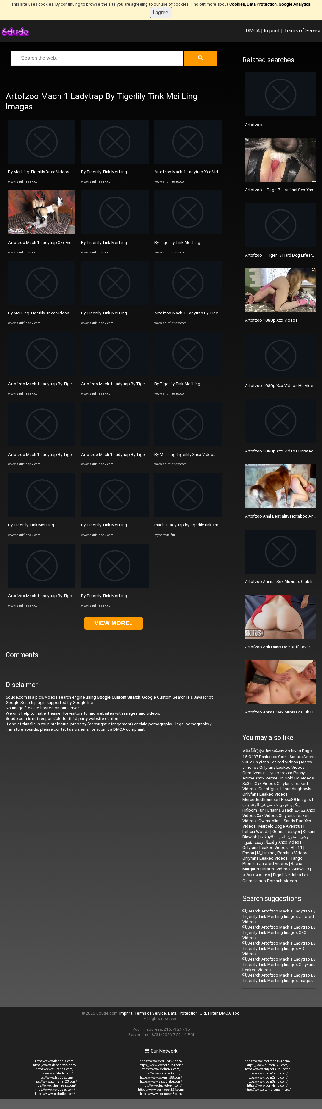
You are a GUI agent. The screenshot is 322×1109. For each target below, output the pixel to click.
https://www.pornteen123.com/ (267, 1061)
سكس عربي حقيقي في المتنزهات (271, 804)
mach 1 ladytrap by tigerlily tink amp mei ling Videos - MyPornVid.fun (217, 525)
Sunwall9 (300, 869)
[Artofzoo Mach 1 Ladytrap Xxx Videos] (41, 233)
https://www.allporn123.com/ (267, 1065)
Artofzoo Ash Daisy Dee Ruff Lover (277, 647)
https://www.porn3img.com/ (267, 1081)
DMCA (253, 30)
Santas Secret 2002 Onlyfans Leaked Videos (279, 759)
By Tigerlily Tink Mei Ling (31, 525)
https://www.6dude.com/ (55, 1073)
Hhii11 (297, 847)
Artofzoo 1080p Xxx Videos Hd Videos (281, 385)
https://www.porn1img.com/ (267, 1073)
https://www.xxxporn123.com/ (161, 1065)
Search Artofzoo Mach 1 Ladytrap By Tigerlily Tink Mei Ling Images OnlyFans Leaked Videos (278, 965)
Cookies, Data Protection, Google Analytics (269, 4)
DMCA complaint (129, 729)
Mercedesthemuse (260, 799)
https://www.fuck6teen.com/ (161, 1086)
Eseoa (248, 853)
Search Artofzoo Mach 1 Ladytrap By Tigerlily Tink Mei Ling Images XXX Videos (278, 932)
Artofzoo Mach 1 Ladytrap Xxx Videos (43, 242)
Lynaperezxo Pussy (287, 772)
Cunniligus (268, 788)
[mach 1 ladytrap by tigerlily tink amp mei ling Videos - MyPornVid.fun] (188, 515)
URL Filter (208, 1013)
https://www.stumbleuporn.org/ (267, 1090)
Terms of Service (302, 30)
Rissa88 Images (296, 799)
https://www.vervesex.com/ (55, 1090)
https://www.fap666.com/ (54, 1077)
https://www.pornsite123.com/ (54, 1081)
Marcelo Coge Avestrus (280, 826)
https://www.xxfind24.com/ (161, 1069)
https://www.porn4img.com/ (267, 1086)
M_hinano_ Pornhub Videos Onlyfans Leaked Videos (274, 855)
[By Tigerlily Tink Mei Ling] (41, 515)
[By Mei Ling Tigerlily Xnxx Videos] (41, 162)
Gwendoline (269, 820)
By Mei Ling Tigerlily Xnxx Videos (38, 172)
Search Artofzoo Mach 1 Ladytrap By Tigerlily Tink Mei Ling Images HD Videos (278, 948)
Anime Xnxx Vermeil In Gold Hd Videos (278, 778)
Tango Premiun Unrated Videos (272, 861)
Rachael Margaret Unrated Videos (274, 866)
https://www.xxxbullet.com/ (55, 1094)
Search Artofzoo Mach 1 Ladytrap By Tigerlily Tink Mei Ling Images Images (278, 978)
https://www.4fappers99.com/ (54, 1065)
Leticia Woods (255, 831)
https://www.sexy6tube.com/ (161, 1081)
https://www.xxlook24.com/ (161, 1073)
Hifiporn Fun (253, 810)
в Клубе (268, 837)
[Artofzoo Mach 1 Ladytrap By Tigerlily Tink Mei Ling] (41, 374)
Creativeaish (254, 772)
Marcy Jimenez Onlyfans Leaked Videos (277, 764)
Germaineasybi (286, 831)
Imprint (272, 30)
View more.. (113, 623)
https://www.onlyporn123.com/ (267, 1069)
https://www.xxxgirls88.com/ (161, 1077)
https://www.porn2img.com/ (267, 1077)
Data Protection (183, 1013)
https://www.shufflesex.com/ (55, 1086)
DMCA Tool (230, 1013)
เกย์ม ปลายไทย (256, 875)
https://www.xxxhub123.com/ (161, 1061)
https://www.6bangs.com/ (55, 1069)
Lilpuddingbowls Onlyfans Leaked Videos (276, 791)
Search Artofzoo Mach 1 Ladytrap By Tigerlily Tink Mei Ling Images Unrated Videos (278, 916)
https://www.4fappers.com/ (55, 1061)
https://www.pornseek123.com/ (161, 1090)
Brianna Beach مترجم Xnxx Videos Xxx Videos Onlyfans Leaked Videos (278, 815)
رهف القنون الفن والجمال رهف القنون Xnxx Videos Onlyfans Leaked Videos (275, 842)
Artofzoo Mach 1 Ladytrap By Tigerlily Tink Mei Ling (56, 383)
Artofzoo (253, 124)
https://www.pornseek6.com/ (161, 1094)
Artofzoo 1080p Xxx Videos (271, 320)
